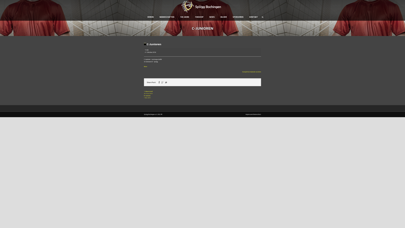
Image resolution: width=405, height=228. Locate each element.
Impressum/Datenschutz (253, 114)
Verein (150, 17)
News (212, 17)
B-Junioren (147, 96)
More (145, 66)
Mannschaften (167, 17)
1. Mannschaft (148, 92)
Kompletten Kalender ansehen (251, 72)
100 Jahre (184, 17)
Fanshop (199, 17)
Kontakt (253, 17)
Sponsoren (238, 17)
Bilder (224, 17)
